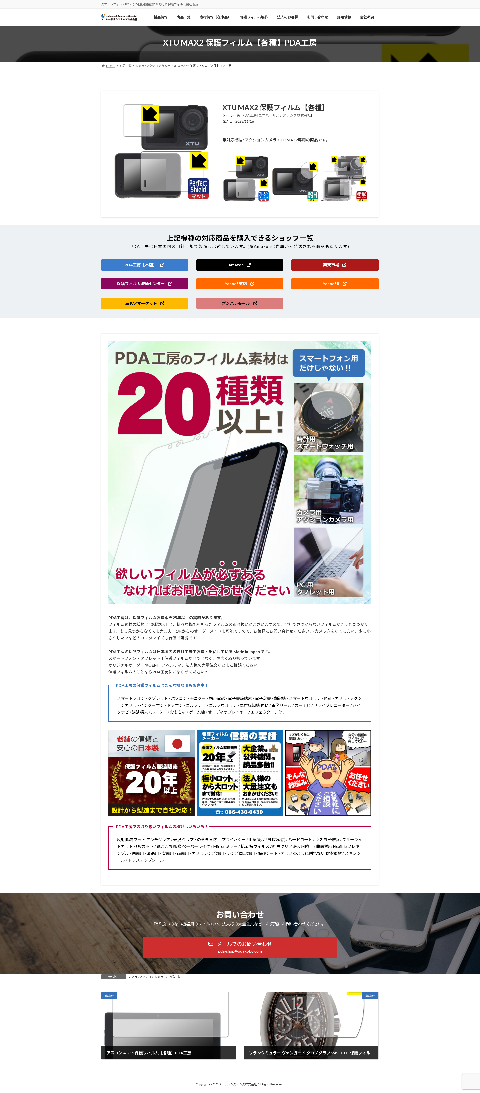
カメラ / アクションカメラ (146, 977)
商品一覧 (175, 977)
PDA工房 (249, 115)
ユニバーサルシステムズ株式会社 (284, 115)
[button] (144, 265)
